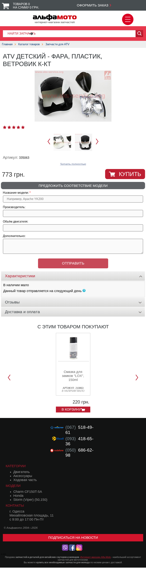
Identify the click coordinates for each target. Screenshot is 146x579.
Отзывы (12, 302)
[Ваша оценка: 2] (9, 127)
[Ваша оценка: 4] (18, 127)
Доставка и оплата (22, 312)
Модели (13, 486)
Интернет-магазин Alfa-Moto (95, 557)
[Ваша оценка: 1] (4, 127)
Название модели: (16, 192)
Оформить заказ (92, 5)
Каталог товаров (29, 44)
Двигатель (21, 472)
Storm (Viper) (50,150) (30, 500)
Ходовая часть (25, 480)
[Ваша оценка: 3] (14, 127)
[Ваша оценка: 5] (23, 127)
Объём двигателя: (15, 221)
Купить (130, 174)
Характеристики (20, 276)
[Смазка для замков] (73, 360)
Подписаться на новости (73, 538)
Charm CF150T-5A (27, 492)
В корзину (71, 409)
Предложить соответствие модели (73, 186)
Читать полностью (73, 164)
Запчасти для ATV (57, 44)
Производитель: (14, 207)
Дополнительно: (14, 236)
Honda (18, 496)
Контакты (15, 505)
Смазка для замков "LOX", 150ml (73, 376)
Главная (7, 44)
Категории (16, 466)
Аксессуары (22, 476)
